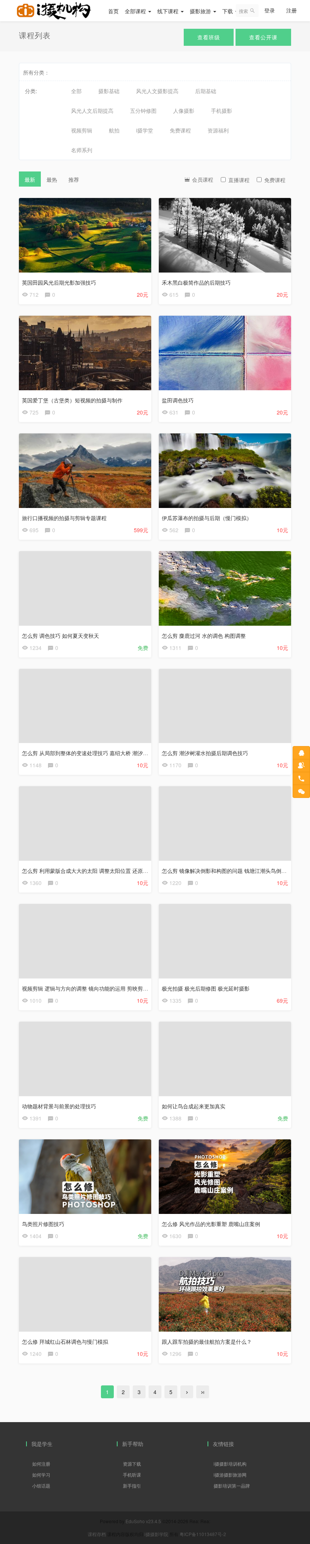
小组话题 (41, 1485)
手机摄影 (221, 110)
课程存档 (97, 1534)
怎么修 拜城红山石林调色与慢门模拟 (65, 1341)
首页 (113, 11)
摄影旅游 (201, 11)
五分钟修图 (143, 110)
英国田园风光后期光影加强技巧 (59, 282)
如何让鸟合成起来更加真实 (193, 1106)
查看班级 (208, 37)
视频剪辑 (81, 130)
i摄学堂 (144, 130)
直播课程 (239, 180)
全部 (76, 91)
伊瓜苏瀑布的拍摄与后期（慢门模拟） (207, 518)
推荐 (73, 179)
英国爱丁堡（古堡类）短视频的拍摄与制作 (72, 400)
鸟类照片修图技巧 (43, 1224)
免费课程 (180, 130)
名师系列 (81, 150)
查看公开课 (263, 37)
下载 (228, 11)
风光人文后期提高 (92, 110)
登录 (269, 10)
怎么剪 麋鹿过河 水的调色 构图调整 (204, 635)
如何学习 (41, 1474)
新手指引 (132, 1485)
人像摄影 (183, 110)
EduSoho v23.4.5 (143, 1521)
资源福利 (218, 130)
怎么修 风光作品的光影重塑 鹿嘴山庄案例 (211, 1224)
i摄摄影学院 (156, 1534)
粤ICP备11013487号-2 (203, 1534)
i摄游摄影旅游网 (230, 1474)
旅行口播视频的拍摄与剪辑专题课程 (64, 518)
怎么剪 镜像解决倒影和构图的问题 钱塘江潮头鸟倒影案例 (229, 870)
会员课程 (202, 179)
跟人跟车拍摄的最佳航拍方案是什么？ (207, 1341)
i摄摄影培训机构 (230, 1463)
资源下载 (132, 1463)
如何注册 (41, 1463)
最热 (51, 179)
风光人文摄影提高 (157, 91)
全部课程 (136, 11)
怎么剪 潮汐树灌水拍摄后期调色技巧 (205, 753)
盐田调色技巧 (178, 400)
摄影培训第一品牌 (232, 1485)
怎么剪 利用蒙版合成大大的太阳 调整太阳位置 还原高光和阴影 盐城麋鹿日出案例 (117, 870)
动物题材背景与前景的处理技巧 (59, 1106)
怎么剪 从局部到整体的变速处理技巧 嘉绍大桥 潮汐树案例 (90, 753)
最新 (30, 179)
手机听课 (132, 1474)
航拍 (114, 130)
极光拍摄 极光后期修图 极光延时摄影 (206, 988)
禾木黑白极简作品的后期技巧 (196, 282)
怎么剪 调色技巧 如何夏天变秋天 (60, 635)
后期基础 (205, 91)
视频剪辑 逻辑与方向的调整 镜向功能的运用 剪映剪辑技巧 (90, 988)
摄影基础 (108, 91)
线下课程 (168, 11)
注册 (291, 10)
